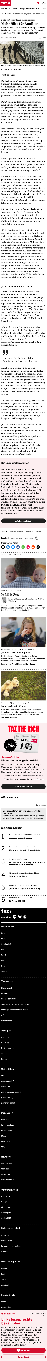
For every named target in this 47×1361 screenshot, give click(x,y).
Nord (3, 966)
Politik (3, 933)
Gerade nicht (35, 1314)
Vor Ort (4, 1202)
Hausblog (5, 1043)
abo (2, 1076)
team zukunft (6, 1163)
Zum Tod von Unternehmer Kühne (15, 1004)
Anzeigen (5, 1285)
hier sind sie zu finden (34, 818)
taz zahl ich (5, 1087)
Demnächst (6, 1196)
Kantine (4, 1274)
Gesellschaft (6, 944)
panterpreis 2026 (8, 1103)
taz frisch (5, 1169)
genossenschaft (7, 1081)
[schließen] (43, 1313)
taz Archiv (5, 1252)
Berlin (3, 960)
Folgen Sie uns (6, 917)
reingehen (5, 1147)
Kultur (3, 950)
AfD (2, 1015)
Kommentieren (16, 538)
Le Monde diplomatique (11, 1246)
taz (6, 911)
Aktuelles (5, 1037)
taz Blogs (5, 1235)
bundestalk (5, 1120)
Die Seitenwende (8, 1048)
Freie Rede (5, 1141)
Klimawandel (6, 988)
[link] (6, 9)
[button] (44, 3)
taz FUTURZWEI (7, 1241)
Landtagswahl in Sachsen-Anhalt (14, 1010)
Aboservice (6, 1307)
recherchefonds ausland (11, 1092)
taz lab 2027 (6, 1218)
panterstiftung (7, 1097)
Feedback (5, 1302)
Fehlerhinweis (28, 538)
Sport (3, 955)
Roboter (4, 993)
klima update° (6, 1130)
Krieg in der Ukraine (9, 999)
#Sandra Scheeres (16, 531)
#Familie (38, 531)
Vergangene (6, 1213)
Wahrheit (5, 971)
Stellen (4, 1054)
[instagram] (25, 918)
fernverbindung (7, 1125)
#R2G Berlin (29, 531)
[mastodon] (15, 918)
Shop (3, 1279)
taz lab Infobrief (7, 1180)
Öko (3, 939)
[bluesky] (20, 918)
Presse (4, 1059)
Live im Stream (7, 1207)
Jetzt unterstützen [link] (23, 521)
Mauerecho (6, 1136)
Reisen (4, 1269)
